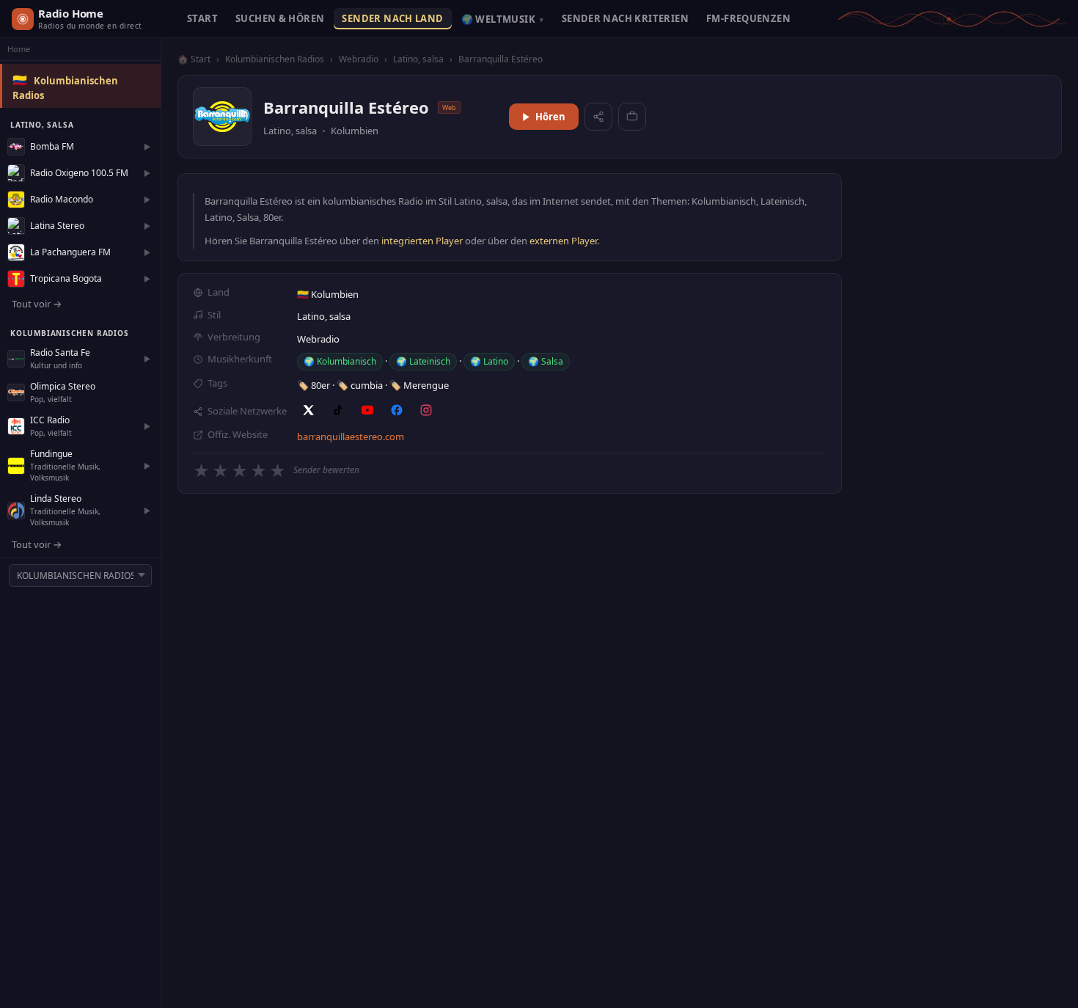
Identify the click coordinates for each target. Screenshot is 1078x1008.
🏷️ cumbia (361, 385)
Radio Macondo (61, 199)
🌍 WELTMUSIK (502, 19)
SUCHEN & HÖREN (279, 18)
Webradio (358, 59)
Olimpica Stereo (62, 386)
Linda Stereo (55, 498)
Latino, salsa (418, 59)
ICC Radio (50, 420)
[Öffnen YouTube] (367, 410)
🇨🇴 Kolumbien (328, 294)
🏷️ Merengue (419, 385)
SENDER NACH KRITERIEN (625, 18)
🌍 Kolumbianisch (340, 361)
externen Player (563, 240)
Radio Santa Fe (60, 352)
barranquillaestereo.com (350, 436)
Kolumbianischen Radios (274, 59)
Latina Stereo (57, 225)
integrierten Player (422, 240)
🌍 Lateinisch (423, 361)
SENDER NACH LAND (392, 18)
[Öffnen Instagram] (426, 410)
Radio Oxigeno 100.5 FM (79, 173)
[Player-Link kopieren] (632, 117)
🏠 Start (193, 59)
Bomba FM (52, 146)
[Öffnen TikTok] (338, 410)
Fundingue (51, 454)
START (202, 18)
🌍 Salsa (545, 361)
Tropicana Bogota (66, 278)
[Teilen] (598, 117)
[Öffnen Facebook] (396, 410)
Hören (550, 116)
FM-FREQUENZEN (748, 18)
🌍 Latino (489, 361)
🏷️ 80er (314, 385)
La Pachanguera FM (70, 252)
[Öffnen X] (308, 410)
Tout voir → (37, 303)
